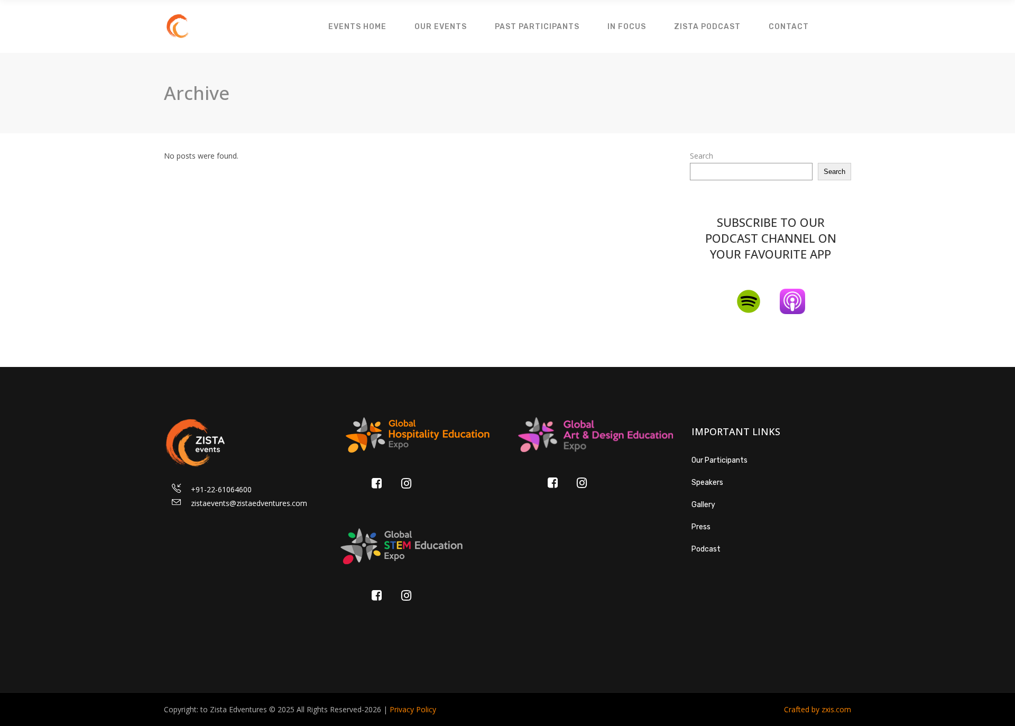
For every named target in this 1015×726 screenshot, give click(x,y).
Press (700, 526)
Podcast (706, 549)
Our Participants (719, 460)
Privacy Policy (413, 709)
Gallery (703, 504)
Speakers (707, 482)
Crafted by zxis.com (817, 709)
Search (701, 156)
